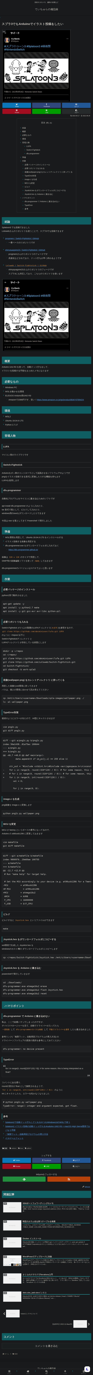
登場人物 (25, 142)
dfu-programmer (32, 153)
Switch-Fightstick (33, 150)
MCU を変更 (30, 183)
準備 (24, 157)
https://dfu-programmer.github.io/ (23, 550)
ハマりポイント (28, 198)
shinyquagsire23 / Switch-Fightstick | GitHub (25, 250)
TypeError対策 (30, 176)
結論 (24, 128)
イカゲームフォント (14, 1138)
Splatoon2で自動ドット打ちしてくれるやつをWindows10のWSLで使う (37, 1122)
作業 (24, 161)
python (29, 1148)
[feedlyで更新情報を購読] (24, 1179)
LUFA (28, 146)
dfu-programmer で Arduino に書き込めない (42, 201)
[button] (86, 656)
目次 (43, 123)
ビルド (27, 187)
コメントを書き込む (46, 1346)
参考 (26, 209)
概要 (24, 131)
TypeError (29, 205)
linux (21, 1148)
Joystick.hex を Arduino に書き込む (39, 194)
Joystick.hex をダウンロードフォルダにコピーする (45, 190)
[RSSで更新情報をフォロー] (68, 1179)
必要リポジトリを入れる (35, 168)
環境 (24, 139)
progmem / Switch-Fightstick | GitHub (22, 238)
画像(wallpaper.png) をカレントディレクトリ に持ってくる (48, 172)
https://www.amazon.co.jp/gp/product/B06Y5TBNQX (60, 400)
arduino (14, 1148)
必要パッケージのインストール (37, 165)
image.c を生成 (31, 179)
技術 (5, 1148)
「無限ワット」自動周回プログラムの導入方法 (26, 1134)
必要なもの (26, 135)
